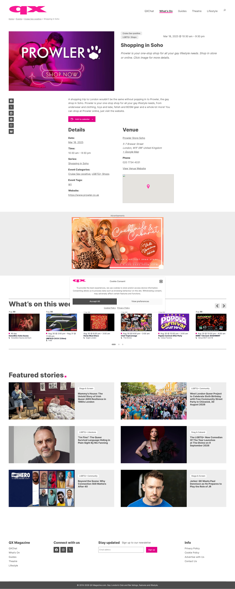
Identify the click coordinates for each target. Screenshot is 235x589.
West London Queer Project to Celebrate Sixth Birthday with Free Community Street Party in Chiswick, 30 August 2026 (206, 399)
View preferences (140, 301)
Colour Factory (166, 338)
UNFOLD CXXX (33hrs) (56, 338)
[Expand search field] (224, 11)
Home (11, 19)
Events (19, 19)
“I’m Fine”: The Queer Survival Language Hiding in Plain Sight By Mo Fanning (94, 440)
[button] (161, 281)
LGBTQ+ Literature (87, 432)
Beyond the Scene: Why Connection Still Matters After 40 (92, 484)
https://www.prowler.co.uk (83, 195)
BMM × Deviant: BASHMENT (208, 336)
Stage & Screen (86, 388)
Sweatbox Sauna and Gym (21, 338)
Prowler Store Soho (134, 138)
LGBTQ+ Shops (130, 37)
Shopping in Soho (78, 163)
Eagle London (91, 338)
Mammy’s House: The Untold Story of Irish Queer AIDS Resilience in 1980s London (92, 397)
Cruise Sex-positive (32, 19)
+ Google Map (131, 151)
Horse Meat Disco (91, 336)
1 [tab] (114, 344)
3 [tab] (122, 344)
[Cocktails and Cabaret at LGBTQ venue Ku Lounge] (117, 268)
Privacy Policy (123, 308)
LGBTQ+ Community (200, 388)
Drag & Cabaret (198, 432)
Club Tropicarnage (129, 336)
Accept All (95, 301)
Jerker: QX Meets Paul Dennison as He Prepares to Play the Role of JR (206, 484)
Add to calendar (82, 119)
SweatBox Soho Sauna (19, 336)
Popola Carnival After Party (170, 336)
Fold (50, 340)
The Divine (127, 338)
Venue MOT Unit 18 (205, 338)
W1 (70, 184)
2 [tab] (119, 344)
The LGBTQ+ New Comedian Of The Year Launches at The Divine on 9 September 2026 (206, 441)
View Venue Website (134, 168)
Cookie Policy (110, 308)
